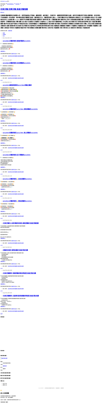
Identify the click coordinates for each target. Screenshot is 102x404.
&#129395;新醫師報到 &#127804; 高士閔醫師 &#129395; (20, 132)
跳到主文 (2, 12)
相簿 (4, 33)
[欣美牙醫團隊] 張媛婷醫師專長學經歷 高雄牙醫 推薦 (19, 273)
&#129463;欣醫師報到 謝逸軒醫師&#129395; (17, 41)
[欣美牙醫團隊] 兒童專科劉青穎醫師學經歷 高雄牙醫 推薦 (21, 296)
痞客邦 (12, 53)
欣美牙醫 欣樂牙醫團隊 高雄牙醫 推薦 (16, 56)
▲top (1, 58)
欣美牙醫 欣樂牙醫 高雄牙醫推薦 (14, 9)
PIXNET (42, 388)
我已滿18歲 (3, 402)
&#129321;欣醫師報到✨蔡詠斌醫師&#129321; (17, 201)
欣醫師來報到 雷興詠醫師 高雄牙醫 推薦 (15, 250)
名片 (4, 35)
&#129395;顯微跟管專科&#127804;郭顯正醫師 (17, 85)
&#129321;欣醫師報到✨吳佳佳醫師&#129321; (17, 179)
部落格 (4, 34)
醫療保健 (10, 30)
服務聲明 (62, 388)
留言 (15, 53)
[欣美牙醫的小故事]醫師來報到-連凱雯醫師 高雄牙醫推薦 (21, 223)
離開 (7, 402)
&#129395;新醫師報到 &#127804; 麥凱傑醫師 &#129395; (20, 109)
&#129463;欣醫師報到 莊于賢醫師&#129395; (17, 155)
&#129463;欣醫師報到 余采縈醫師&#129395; (17, 63)
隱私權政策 (58, 388)
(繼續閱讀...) (3, 51)
